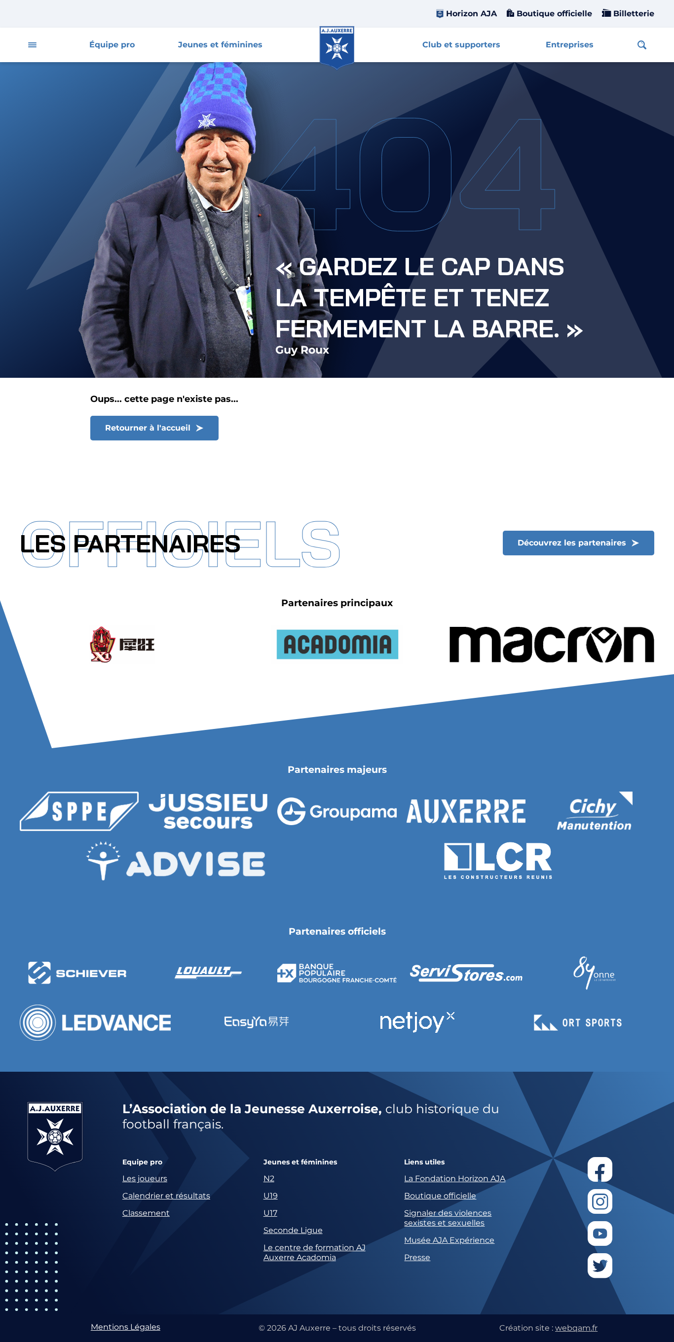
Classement (146, 1213)
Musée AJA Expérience (449, 1240)
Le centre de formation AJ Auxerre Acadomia (314, 1252)
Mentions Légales (125, 1327)
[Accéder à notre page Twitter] (600, 1265)
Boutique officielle (553, 13)
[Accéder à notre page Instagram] (600, 1201)
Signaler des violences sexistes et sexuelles (447, 1218)
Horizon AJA (471, 13)
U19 (270, 1195)
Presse (417, 1257)
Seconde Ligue (293, 1230)
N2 (268, 1178)
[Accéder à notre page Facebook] (600, 1169)
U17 (270, 1213)
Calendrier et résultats (166, 1195)
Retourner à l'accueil (147, 428)
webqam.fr (576, 1328)
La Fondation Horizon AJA (454, 1178)
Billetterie (632, 13)
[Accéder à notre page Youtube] (600, 1233)
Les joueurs (144, 1178)
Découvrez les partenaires (572, 542)
